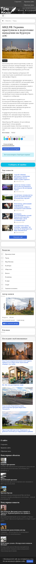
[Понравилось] (4, 137)
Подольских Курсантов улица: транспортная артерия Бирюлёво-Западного (14, 407)
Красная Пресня (6, 493)
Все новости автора (11, 323)
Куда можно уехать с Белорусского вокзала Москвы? (16, 544)
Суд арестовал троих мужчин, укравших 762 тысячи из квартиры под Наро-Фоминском (23, 228)
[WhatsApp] (19, 139)
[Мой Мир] (22, 139)
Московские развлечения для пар (13, 530)
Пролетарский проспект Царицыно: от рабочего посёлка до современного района (17, 430)
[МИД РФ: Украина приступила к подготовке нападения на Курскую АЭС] (18, 49)
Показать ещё (18, 237)
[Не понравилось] (8, 137)
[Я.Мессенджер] (5, 139)
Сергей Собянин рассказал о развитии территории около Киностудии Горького (22, 177)
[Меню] (3, 15)
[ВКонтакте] (7, 139)
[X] (14, 139)
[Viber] (17, 139)
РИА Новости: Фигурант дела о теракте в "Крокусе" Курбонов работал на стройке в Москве (15, 513)
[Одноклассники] (9, 139)
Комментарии (8, 144)
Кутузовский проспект (9, 480)
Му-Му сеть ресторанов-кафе (13, 385)
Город (5, 60)
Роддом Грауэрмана (8, 464)
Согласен (29, 561)
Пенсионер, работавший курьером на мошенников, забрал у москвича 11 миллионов (22, 206)
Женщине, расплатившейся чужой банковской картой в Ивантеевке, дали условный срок (22, 217)
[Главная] (2, 21)
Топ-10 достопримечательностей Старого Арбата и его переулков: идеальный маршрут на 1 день (17, 362)
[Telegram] (12, 139)
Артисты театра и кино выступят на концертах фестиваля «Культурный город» (23, 187)
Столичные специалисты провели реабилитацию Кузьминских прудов (23, 196)
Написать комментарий (11, 149)
